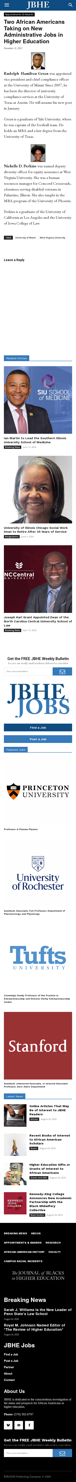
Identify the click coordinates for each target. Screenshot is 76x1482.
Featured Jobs (15, 749)
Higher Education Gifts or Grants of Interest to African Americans (49, 1169)
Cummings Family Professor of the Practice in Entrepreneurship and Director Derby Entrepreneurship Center (37, 998)
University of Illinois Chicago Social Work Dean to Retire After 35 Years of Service (36, 530)
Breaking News (12, 447)
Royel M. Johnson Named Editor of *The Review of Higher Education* (34, 1327)
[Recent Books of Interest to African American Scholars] (15, 1145)
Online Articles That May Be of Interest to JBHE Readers (49, 1110)
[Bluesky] (8, 1425)
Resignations (12, 536)
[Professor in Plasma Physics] (38, 791)
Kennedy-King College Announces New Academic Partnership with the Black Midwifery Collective (50, 1202)
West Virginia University (52, 237)
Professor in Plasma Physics (21, 829)
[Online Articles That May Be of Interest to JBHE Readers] (15, 1115)
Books (34, 1148)
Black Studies (37, 1215)
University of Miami (25, 237)
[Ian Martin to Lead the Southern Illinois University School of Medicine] (38, 400)
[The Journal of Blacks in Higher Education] (38, 5)
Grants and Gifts (39, 1177)
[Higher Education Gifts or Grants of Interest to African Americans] (15, 1174)
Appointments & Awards (19, 14)
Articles (34, 1119)
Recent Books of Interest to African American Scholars (49, 1139)
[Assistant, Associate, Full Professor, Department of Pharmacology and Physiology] (38, 873)
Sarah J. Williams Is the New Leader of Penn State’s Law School (38, 1311)
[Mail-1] (18, 1425)
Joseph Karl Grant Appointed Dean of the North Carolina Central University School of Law (38, 621)
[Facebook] (29, 1425)
